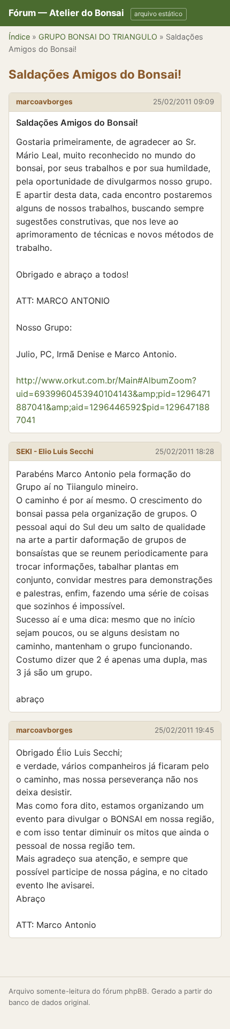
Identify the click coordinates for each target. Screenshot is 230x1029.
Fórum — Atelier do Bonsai (66, 12)
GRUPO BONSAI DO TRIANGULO (98, 36)
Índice (19, 36)
